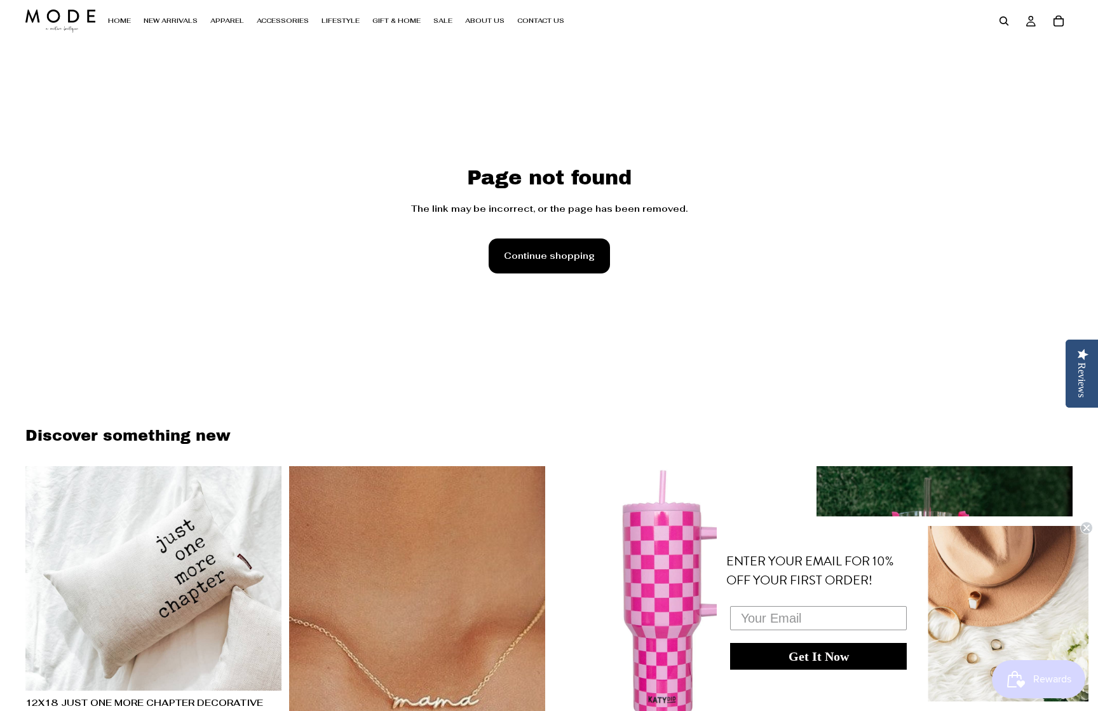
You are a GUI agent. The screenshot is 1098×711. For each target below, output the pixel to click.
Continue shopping (549, 255)
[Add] (261, 670)
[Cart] (1059, 21)
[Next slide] (262, 578)
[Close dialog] (1086, 527)
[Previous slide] (44, 578)
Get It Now (819, 656)
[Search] (1004, 21)
